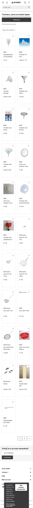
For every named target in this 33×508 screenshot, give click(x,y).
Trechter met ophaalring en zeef (7, 239)
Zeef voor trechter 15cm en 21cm (23, 165)
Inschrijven (7, 457)
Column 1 (5, 472)
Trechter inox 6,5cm (7, 129)
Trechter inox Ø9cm (23, 92)
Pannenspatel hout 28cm (7, 421)
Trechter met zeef (7, 165)
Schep (5, 384)
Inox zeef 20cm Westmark (8, 348)
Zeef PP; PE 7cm (23, 238)
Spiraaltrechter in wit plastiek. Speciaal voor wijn (8, 56)
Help (3, 476)
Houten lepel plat (23, 385)
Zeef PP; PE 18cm (23, 275)
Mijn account (6, 480)
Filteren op (16, 19)
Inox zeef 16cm (24, 311)
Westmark (22, 235)
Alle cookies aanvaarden (21, 487)
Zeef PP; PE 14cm (7, 275)
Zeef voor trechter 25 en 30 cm (7, 202)
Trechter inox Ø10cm (23, 129)
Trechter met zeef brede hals (24, 202)
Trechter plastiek (6, 92)
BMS (5, 52)
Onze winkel (6, 469)
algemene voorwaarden (10, 505)
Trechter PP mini (23, 56)
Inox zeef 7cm (8, 311)
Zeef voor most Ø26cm (24, 348)
